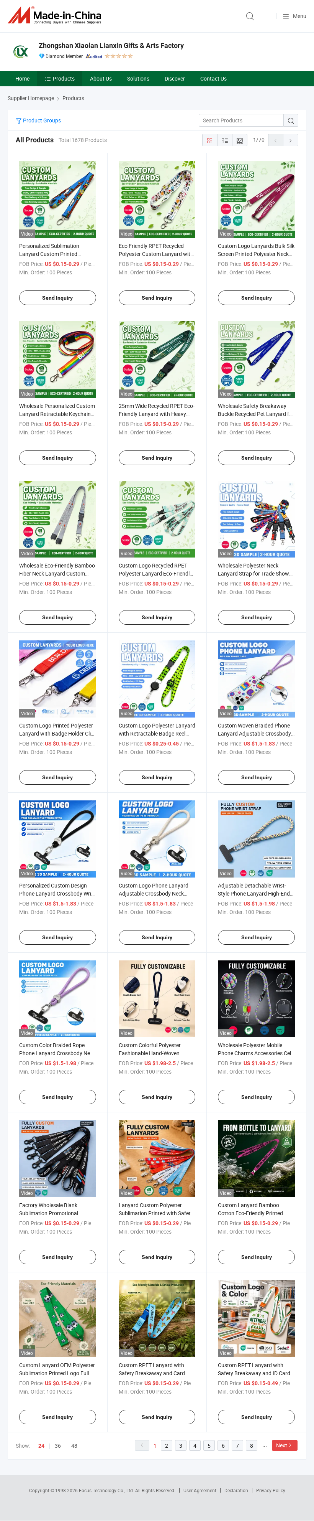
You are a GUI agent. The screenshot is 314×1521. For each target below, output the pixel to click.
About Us (101, 78)
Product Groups (41, 120)
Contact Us (213, 78)
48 (74, 1445)
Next (281, 1445)
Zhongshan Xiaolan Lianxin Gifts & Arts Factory (111, 45)
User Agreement (199, 1490)
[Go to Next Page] (290, 140)
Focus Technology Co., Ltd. (107, 1490)
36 (58, 1445)
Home (22, 78)
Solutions (138, 78)
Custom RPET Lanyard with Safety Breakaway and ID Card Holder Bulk (254, 1373)
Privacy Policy (270, 1490)
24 (41, 1446)
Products (64, 78)
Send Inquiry (57, 298)
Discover (175, 78)
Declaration (236, 1490)
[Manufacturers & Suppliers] (56, 15)
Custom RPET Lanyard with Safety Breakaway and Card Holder (152, 1373)
